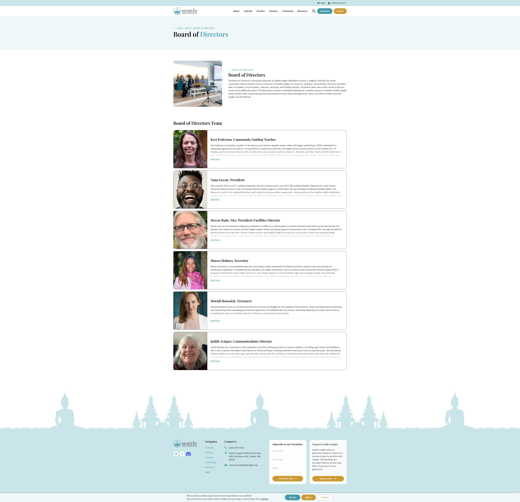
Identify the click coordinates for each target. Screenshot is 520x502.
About (236, 11)
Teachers (273, 11)
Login (207, 472)
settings (264, 499)
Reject (309, 497)
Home (180, 28)
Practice (261, 11)
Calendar (248, 11)
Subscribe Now (286, 478)
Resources (302, 11)
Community (287, 11)
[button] (215, 159)
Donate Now (326, 479)
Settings (325, 497)
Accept (292, 497)
